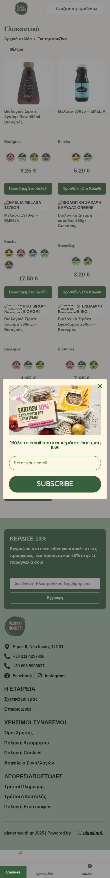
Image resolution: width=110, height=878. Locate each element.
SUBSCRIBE (55, 484)
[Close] (100, 386)
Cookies (13, 872)
